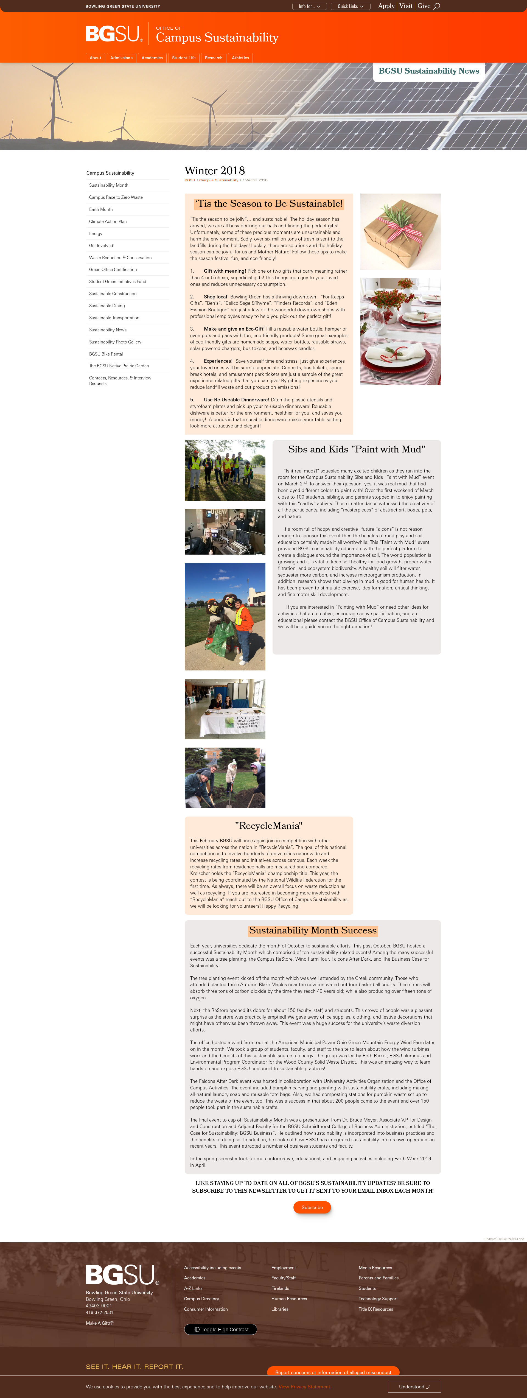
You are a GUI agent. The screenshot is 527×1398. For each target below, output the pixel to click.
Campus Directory (201, 1298)
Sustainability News (108, 329)
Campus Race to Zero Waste (116, 197)
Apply (386, 6)
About (95, 57)
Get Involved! (101, 245)
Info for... (307, 6)
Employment (283, 1267)
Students (367, 1288)
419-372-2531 (99, 1312)
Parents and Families (379, 1277)
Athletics (240, 57)
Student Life (184, 57)
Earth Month (101, 209)
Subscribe (312, 1207)
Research (214, 57)
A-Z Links (193, 1288)
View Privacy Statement (304, 1386)
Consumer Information (206, 1309)
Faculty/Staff (283, 1277)
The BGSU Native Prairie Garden (119, 365)
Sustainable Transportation (114, 317)
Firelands (280, 1288)
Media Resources (375, 1267)
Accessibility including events (212, 1267)
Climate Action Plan (108, 221)
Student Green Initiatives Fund (117, 281)
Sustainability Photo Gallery (115, 342)
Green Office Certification (113, 269)
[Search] (437, 6)
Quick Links (348, 6)
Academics (152, 57)
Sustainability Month (108, 185)
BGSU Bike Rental (106, 354)
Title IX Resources (376, 1309)
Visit (406, 6)
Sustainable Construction (113, 293)
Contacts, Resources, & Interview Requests (120, 380)
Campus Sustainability (218, 180)
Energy (95, 233)
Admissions (121, 57)
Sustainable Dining (107, 305)
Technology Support (378, 1298)
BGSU (190, 180)
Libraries (279, 1309)
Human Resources (289, 1298)
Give (424, 6)
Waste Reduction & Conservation (120, 257)
